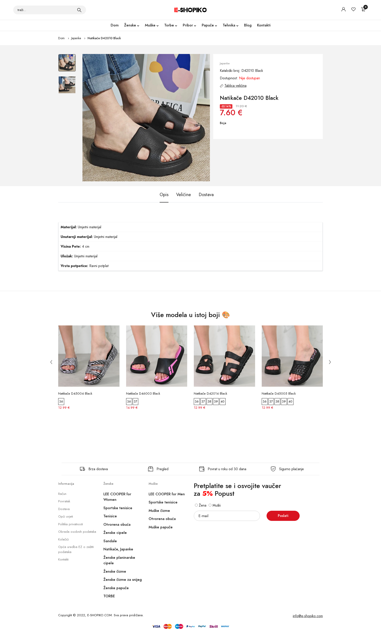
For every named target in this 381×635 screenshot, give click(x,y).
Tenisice (110, 516)
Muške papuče (161, 527)
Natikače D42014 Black (210, 393)
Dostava (64, 509)
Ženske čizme (114, 571)
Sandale (110, 541)
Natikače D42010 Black (104, 38)
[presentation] (51, 362)
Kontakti (264, 25)
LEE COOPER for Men (167, 494)
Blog (248, 25)
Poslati (283, 515)
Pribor (188, 25)
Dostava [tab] (206, 194)
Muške (150, 25)
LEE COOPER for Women (117, 496)
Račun (62, 493)
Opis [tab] (164, 194)
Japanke (76, 38)
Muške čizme (159, 510)
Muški (216, 505)
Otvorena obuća (117, 524)
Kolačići (63, 539)
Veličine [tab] (183, 194)
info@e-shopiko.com (308, 615)
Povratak (64, 501)
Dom (115, 25)
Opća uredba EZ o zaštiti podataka (76, 549)
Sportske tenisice (117, 508)
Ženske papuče (116, 587)
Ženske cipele (115, 532)
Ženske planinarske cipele (119, 560)
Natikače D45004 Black (75, 393)
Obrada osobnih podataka (77, 531)
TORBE (109, 596)
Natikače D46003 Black (143, 393)
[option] (67, 65)
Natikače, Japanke (118, 549)
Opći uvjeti (65, 516)
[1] (79, 10)
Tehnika (229, 25)
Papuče (208, 25)
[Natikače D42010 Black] (146, 117)
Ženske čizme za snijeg (122, 579)
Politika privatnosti (70, 524)
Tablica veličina (235, 85)
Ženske (130, 25)
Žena (202, 505)
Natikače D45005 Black (279, 393)
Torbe (169, 25)
